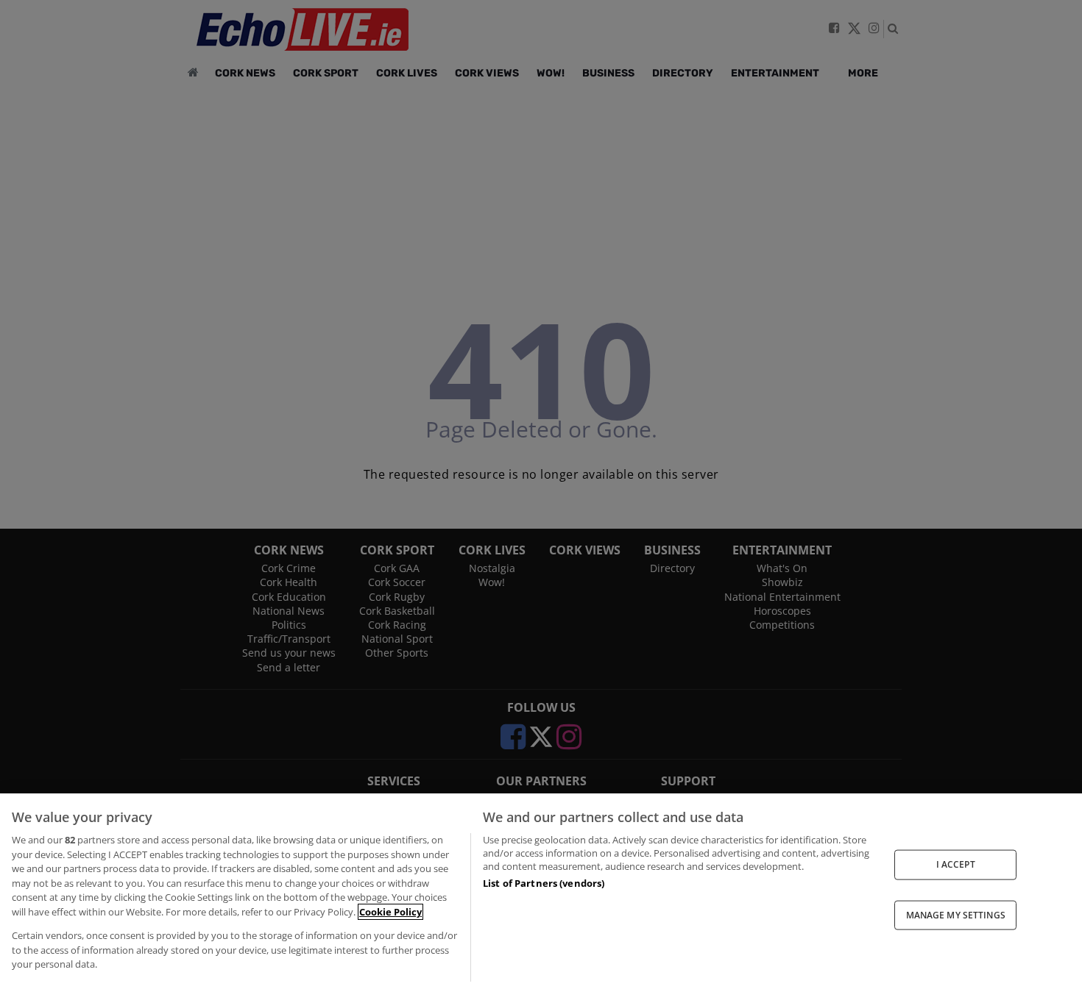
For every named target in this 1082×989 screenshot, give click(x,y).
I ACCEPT (955, 864)
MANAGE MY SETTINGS (955, 914)
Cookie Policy (390, 911)
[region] (541, 891)
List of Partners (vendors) (543, 883)
